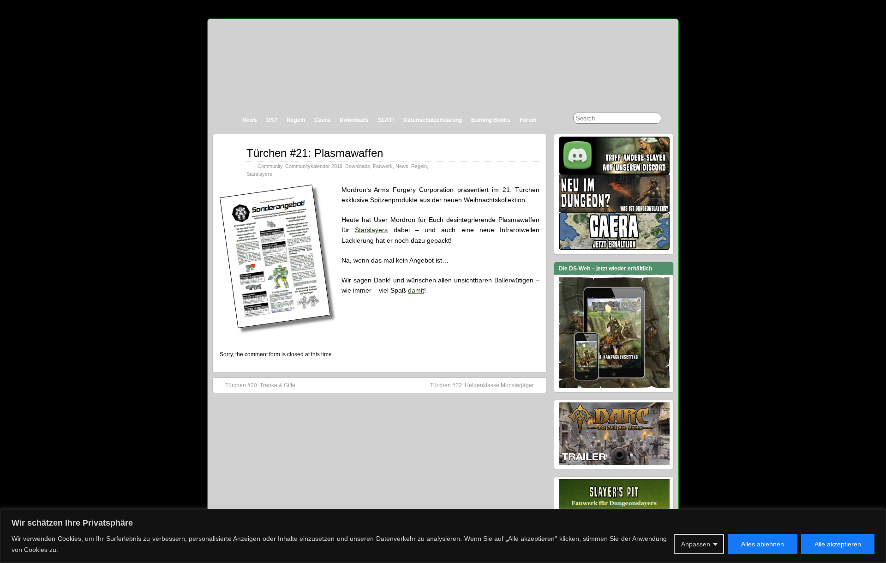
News (249, 120)
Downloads (354, 120)
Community (269, 166)
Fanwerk (383, 166)
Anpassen (695, 544)
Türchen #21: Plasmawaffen (314, 153)
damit (416, 290)
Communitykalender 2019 (313, 166)
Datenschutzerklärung (432, 120)
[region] (443, 536)
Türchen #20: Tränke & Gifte (260, 385)
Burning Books (490, 120)
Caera (322, 120)
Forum (528, 120)
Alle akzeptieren (837, 544)
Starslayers (259, 174)
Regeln (296, 120)
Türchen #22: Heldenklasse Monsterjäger (482, 385)
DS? (271, 120)
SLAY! (386, 120)
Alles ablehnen (762, 544)
